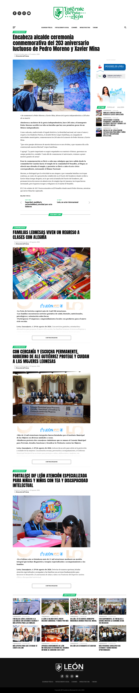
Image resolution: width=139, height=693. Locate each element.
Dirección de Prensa (22, 56)
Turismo (95, 27)
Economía (74, 27)
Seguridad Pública (46, 27)
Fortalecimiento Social (62, 27)
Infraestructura (85, 27)
